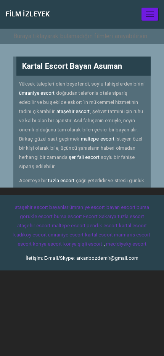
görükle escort (36, 216)
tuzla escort (61, 180)
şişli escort (90, 244)
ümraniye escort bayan (94, 207)
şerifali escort (84, 157)
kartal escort (133, 225)
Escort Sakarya (99, 216)
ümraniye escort (37, 93)
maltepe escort (97, 139)
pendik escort (102, 225)
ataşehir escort (73, 111)
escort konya (32, 244)
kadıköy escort (30, 235)
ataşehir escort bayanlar (41, 207)
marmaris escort (132, 235)
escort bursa (135, 207)
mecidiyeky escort (126, 244)
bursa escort (68, 216)
